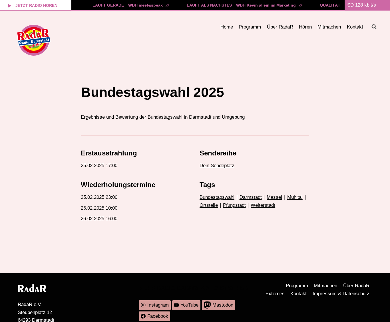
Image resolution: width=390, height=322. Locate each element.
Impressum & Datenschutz (341, 293)
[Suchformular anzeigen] (374, 27)
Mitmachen (329, 27)
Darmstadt (251, 197)
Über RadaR (280, 27)
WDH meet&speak (145, 5)
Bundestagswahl (217, 197)
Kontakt (355, 27)
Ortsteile (209, 205)
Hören (305, 27)
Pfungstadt (234, 205)
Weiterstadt (263, 205)
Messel (274, 197)
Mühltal (295, 197)
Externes (275, 293)
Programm (250, 27)
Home (226, 27)
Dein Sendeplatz (217, 165)
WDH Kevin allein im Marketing (266, 5)
